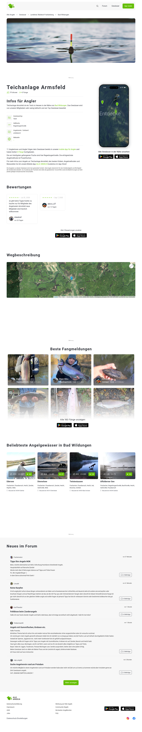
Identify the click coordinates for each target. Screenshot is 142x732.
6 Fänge (20, 152)
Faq (56, 713)
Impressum (10, 707)
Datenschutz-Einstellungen (17, 718)
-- (13, 140)
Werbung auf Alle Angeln (63, 704)
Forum (104, 6)
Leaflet (56, 297)
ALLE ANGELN (42, 164)
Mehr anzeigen (71, 683)
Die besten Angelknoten (63, 710)
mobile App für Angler (67, 149)
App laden (128, 6)
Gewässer (115, 6)
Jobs (8, 713)
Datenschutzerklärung (14, 704)
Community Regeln (61, 707)
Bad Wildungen (61, 105)
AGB (8, 710)
